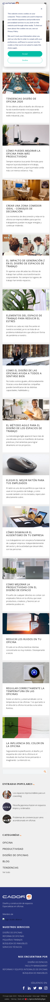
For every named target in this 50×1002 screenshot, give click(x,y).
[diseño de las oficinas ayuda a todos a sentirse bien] (26, 354)
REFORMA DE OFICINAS (13, 936)
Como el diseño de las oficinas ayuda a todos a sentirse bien (24, 373)
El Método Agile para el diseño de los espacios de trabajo (24, 428)
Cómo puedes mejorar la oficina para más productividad (23, 153)
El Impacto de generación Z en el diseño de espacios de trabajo (25, 263)
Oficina (8, 842)
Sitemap (14, 999)
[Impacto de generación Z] (26, 244)
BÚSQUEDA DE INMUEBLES (15, 943)
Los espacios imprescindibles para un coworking (29, 794)
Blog (6, 861)
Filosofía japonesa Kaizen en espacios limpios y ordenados (29, 807)
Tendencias (10, 867)
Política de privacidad (24, 996)
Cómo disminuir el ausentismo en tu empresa (25, 534)
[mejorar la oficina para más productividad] (26, 135)
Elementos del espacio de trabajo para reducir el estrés (24, 318)
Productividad (13, 849)
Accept (25, 54)
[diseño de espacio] (26, 568)
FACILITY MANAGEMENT (36, 965)
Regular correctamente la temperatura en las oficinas (25, 691)
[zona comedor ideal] (26, 190)
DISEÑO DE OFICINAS (12, 932)
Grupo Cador (8, 996)
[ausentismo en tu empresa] (26, 516)
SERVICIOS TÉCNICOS (12, 947)
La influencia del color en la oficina (25, 745)
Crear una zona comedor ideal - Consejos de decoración (24, 208)
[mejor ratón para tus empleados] (26, 464)
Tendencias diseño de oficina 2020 (21, 100)
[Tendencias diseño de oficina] (26, 83)
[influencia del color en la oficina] (26, 727)
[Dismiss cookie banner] (41, 9)
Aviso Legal (36, 996)
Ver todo (6, 872)
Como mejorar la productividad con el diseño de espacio (21, 587)
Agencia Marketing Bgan (37, 999)
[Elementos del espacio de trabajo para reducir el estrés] (26, 299)
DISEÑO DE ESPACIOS (37, 962)
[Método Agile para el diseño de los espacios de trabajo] (26, 409)
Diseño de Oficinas (15, 855)
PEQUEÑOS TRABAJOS (12, 939)
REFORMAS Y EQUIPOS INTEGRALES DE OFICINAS (25, 969)
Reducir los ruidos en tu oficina (23, 641)
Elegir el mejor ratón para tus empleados (25, 482)
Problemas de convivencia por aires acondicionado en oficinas (28, 819)
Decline (25, 60)
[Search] (44, 771)
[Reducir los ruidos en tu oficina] (26, 623)
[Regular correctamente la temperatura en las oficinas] (26, 672)
